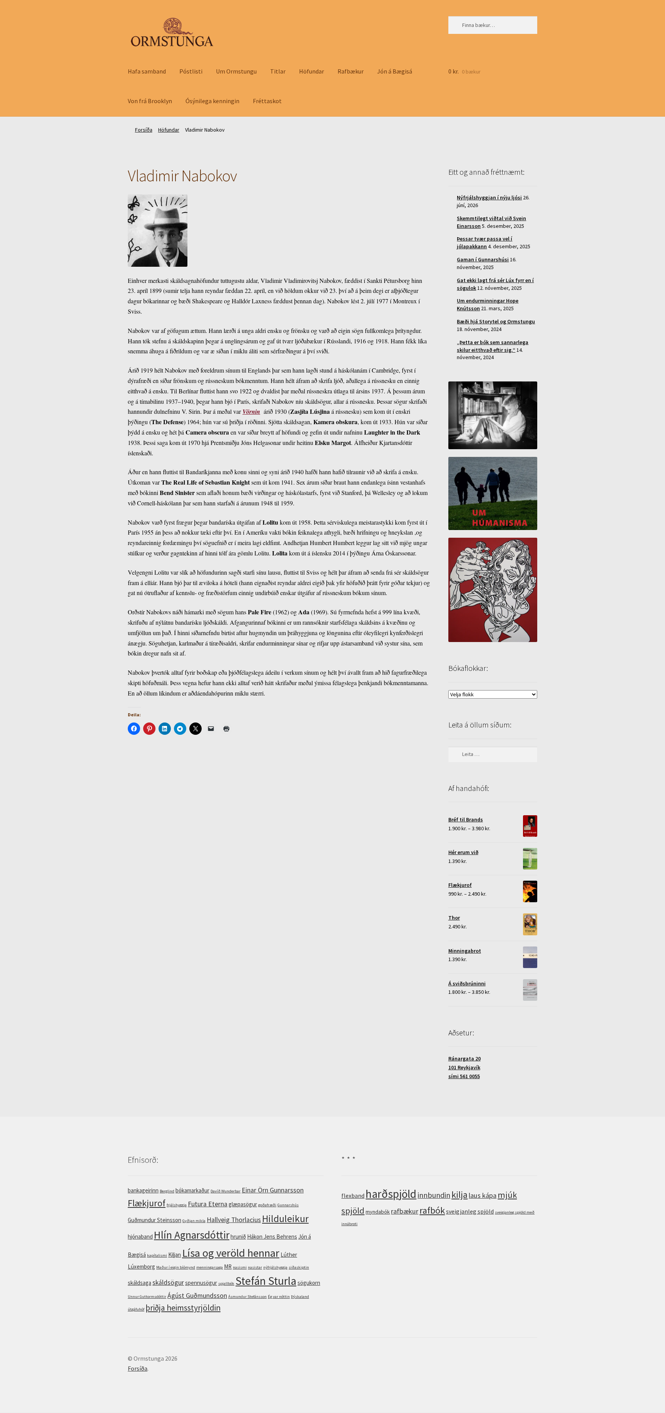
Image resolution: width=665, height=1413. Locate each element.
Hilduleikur (285, 1218)
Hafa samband (147, 71)
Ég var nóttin (279, 1296)
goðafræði (267, 1204)
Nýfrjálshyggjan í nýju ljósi (489, 197)
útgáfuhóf (136, 1309)
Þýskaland (300, 1296)
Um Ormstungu (236, 71)
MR (228, 1266)
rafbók (432, 1210)
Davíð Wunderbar (226, 1191)
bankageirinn (143, 1190)
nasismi (240, 1267)
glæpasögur (243, 1204)
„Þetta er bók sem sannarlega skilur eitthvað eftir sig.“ (492, 346)
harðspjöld (391, 1194)
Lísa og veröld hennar (230, 1253)
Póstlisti (190, 71)
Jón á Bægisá (394, 71)
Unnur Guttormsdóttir (147, 1296)
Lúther (289, 1254)
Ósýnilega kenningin (212, 101)
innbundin (434, 1195)
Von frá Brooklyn (150, 101)
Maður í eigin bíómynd (175, 1267)
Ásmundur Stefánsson (247, 1296)
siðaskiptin (299, 1267)
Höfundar (311, 71)
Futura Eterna (207, 1204)
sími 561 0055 (464, 1076)
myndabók (378, 1211)
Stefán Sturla (266, 1281)
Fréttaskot (267, 101)
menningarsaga (209, 1267)
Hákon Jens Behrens (272, 1236)
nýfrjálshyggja (275, 1267)
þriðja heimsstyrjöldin (183, 1308)
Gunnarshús (288, 1204)
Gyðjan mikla (194, 1220)
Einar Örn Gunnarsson (273, 1190)
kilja (459, 1195)
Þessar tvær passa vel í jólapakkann (484, 242)
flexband (352, 1195)
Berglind (167, 1191)
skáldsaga (139, 1282)
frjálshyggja (177, 1204)
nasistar (255, 1267)
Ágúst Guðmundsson (197, 1295)
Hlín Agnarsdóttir (191, 1235)
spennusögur (201, 1282)
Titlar (278, 71)
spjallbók (226, 1283)
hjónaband (140, 1236)
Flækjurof (146, 1203)
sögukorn (308, 1282)
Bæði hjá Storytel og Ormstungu (496, 321)
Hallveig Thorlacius (234, 1220)
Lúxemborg (141, 1266)
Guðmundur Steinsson (154, 1220)
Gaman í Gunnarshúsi (483, 259)
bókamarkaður (192, 1190)
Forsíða (143, 129)
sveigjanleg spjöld (470, 1211)
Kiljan (174, 1254)
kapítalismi (157, 1255)
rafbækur (404, 1211)
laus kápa (482, 1195)
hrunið (238, 1236)
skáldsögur (168, 1282)
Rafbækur (351, 71)
